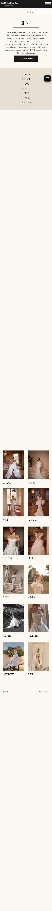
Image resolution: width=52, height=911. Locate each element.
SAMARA (32, 520)
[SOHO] (13, 579)
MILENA (7, 558)
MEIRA (31, 674)
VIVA (5, 520)
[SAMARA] (38, 502)
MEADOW (8, 674)
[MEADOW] (13, 656)
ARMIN (31, 597)
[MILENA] (13, 540)
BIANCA (32, 483)
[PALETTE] (38, 618)
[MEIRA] (38, 656)
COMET (7, 636)
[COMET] (13, 618)
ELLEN (31, 558)
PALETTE (32, 636)
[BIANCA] (38, 464)
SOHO (6, 597)
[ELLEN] (38, 540)
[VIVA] (13, 502)
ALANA (7, 483)
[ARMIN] (38, 579)
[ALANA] (13, 464)
